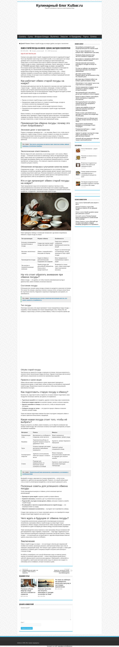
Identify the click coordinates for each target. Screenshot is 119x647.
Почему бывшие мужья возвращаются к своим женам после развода (87, 217)
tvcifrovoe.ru (68, 646)
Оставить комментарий (38, 51)
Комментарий (25, 607)
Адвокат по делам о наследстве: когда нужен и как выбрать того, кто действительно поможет (87, 134)
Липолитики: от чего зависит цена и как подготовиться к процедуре (87, 83)
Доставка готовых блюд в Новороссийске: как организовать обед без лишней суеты (87, 75)
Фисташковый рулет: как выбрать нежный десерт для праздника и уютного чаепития (86, 103)
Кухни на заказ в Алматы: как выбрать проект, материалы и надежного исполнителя (87, 98)
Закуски (64, 36)
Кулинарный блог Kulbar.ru (59, 5)
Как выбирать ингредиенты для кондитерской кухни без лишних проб (87, 47)
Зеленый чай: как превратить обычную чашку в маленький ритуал (87, 139)
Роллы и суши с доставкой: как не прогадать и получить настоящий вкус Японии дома (87, 114)
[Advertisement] (59, 22)
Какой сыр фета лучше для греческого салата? (87, 212)
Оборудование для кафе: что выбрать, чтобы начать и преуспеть (30, 571)
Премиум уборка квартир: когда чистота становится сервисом (28, 591)
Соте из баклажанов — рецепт (89, 148)
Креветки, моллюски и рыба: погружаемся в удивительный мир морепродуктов (61, 571)
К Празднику (75, 36)
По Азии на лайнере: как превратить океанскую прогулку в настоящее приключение (63, 583)
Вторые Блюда (42, 36)
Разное (28, 43)
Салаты (22, 36)
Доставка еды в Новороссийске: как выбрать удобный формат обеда (86, 80)
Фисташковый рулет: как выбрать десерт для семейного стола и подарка (87, 93)
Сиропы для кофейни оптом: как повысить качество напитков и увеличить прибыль (85, 109)
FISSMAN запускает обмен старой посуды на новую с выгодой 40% (43, 66)
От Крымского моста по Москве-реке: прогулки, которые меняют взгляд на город (87, 120)
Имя (22, 622)
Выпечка (54, 36)
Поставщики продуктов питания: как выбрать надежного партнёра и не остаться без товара (90, 183)
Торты (86, 36)
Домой (22, 43)
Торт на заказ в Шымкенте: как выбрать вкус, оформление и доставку (87, 51)
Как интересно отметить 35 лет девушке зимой (86, 208)
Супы (30, 36)
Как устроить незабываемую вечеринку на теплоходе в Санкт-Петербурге (86, 125)
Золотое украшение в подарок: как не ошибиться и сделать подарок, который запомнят (87, 88)
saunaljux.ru (61, 646)
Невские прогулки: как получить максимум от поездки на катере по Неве (45, 591)
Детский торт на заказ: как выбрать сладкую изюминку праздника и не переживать (87, 223)
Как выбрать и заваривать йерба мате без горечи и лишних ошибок (87, 59)
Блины (93, 36)
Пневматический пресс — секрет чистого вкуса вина (85, 129)
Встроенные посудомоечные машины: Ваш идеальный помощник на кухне (89, 164)
